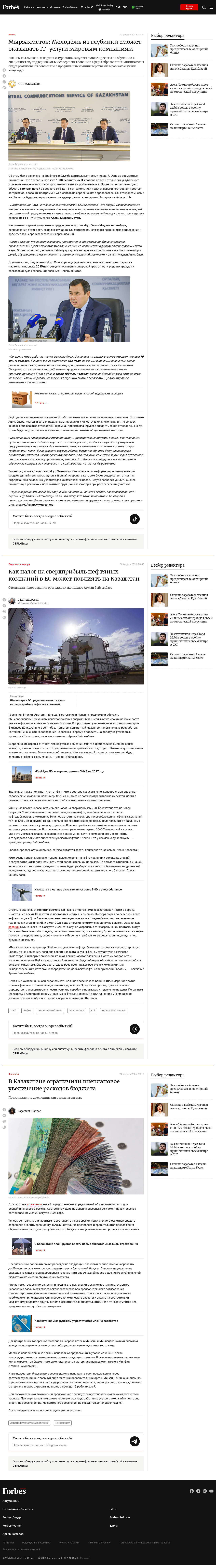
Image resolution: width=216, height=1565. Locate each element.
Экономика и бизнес (17, 1509)
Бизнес (12, 34)
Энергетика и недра (19, 564)
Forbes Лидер (12, 1517)
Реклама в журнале (99, 1542)
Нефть (27, 1010)
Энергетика (76, 1010)
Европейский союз (50, 1010)
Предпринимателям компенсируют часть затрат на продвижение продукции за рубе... (43, 402)
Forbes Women (70, 7)
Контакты (8, 1542)
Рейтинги (29, 7)
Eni (93, 1010)
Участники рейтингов (48, 7)
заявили (13, 927)
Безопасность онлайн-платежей (21, 1549)
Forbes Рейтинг (120, 1517)
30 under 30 (87, 7)
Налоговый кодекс (114, 1010)
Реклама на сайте (69, 1542)
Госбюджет (63, 1422)
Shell (13, 1010)
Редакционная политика (36, 1542)
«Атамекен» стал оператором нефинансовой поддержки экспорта (79, 393)
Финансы (13, 1074)
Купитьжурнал (189, 7)
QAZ (118, 7)
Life (112, 1509)
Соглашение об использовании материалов (144, 1542)
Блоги (114, 1525)
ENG (125, 7)
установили (34, 1204)
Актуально (10, 1501)
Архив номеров (13, 1534)
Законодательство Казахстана (29, 1422)
